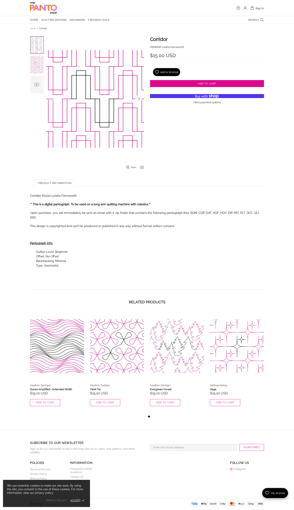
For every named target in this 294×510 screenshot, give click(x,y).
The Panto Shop (43, 8)
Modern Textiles (100, 385)
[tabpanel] (177, 363)
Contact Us (76, 476)
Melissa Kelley (218, 385)
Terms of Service (40, 469)
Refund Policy (38, 478)
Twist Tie (95, 389)
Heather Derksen (40, 385)
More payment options (207, 102)
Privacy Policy (38, 473)
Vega (213, 389)
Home (33, 28)
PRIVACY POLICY (56, 500)
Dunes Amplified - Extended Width (51, 389)
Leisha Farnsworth (173, 47)
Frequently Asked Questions (81, 470)
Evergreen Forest (160, 389)
